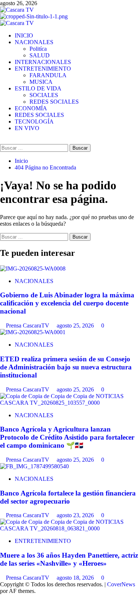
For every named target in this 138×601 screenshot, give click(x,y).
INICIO (24, 35)
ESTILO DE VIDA (38, 88)
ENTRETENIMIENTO (43, 68)
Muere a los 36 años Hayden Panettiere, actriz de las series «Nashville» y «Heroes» (69, 559)
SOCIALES (43, 95)
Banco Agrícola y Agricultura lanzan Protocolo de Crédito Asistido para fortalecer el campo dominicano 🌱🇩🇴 (67, 437)
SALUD (39, 55)
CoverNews (121, 584)
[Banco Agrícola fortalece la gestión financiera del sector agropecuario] (34, 466)
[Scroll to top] (2, 597)
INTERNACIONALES (43, 62)
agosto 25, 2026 (76, 325)
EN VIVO (27, 128)
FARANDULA (48, 75)
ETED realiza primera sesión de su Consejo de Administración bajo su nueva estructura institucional (66, 367)
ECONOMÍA (31, 108)
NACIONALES (34, 42)
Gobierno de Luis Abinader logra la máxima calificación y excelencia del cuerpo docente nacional (67, 303)
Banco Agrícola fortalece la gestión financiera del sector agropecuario (68, 497)
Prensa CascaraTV (28, 325)
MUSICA (41, 82)
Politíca (38, 49)
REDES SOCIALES (54, 102)
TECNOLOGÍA (34, 121)
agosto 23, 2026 (76, 515)
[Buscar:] (35, 147)
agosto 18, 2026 (76, 578)
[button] (2, 140)
